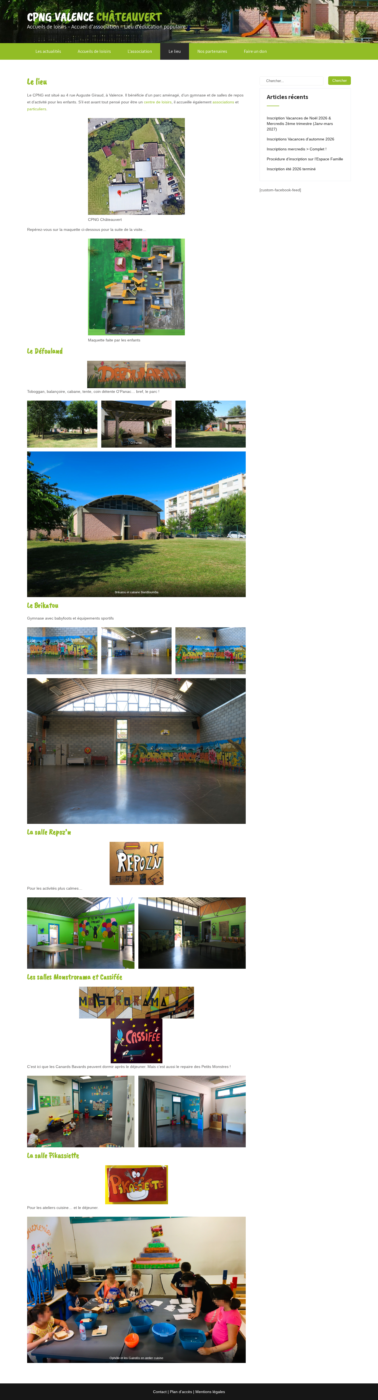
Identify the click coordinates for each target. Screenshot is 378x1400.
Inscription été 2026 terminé (291, 169)
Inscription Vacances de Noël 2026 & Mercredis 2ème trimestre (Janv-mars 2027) (300, 123)
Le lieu (175, 51)
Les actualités (48, 51)
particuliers (36, 109)
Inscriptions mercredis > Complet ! (297, 149)
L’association (140, 51)
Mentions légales (210, 1391)
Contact (160, 1391)
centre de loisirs (158, 102)
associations (223, 102)
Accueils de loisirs (94, 51)
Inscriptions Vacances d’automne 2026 (300, 139)
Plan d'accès (181, 1391)
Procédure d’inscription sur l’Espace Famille (305, 159)
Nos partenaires (212, 51)
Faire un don (255, 51)
